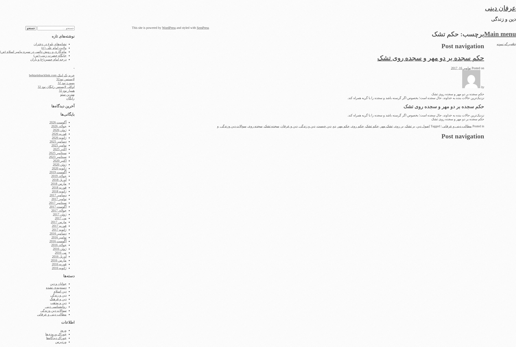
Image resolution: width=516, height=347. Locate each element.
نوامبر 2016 (59, 237)
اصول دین (423, 126)
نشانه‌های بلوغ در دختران (50, 44)
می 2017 (61, 218)
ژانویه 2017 (59, 229)
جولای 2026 (59, 126)
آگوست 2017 (58, 206)
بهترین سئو (67, 94)
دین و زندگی (307, 126)
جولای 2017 (59, 210)
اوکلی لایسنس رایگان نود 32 (56, 87)
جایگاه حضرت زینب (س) (50, 55)
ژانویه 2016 (59, 268)
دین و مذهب (58, 303)
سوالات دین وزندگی (233, 126)
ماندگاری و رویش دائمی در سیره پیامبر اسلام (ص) (33, 51)
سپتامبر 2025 (58, 153)
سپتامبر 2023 (58, 157)
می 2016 (61, 252)
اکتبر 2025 (60, 149)
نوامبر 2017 (59, 199)
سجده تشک (271, 126)
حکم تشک (372, 126)
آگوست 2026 (58, 122)
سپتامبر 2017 (58, 203)
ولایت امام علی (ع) (54, 48)
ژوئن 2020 (60, 164)
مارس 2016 (59, 260)
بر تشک (410, 126)
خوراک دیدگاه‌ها (56, 338)
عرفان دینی (500, 8)
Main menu (500, 34)
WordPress (169, 27)
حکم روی (357, 126)
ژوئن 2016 (60, 249)
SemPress (203, 27)
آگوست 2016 (58, 241)
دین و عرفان (289, 126)
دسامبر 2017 (58, 195)
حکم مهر (344, 126)
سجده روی (255, 126)
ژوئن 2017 (60, 214)
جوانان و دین (58, 283)
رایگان (70, 98)
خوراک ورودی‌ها (56, 334)
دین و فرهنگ (58, 299)
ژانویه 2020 (59, 168)
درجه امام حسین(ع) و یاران (48, 59)
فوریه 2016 (59, 264)
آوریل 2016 (59, 256)
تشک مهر (386, 126)
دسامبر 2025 (58, 141)
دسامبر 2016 (58, 233)
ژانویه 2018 (59, 191)
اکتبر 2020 (60, 160)
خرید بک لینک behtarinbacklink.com (52, 75)
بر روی (399, 126)
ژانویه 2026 (59, 137)
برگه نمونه (503, 44)
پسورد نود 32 (66, 83)
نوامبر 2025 (59, 145)
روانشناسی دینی (56, 306)
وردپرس (61, 342)
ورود (63, 330)
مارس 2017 (59, 222)
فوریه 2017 (59, 226)
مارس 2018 (59, 183)
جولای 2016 (59, 245)
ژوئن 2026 (60, 130)
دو (334, 126)
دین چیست (324, 126)
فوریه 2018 (59, 187)
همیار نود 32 (67, 90)
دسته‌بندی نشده (56, 287)
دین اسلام (60, 291)
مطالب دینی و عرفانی (457, 126)
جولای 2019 (59, 176)
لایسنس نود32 (65, 79)
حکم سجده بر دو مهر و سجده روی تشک (430, 58)
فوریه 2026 (59, 134)
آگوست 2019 (58, 172)
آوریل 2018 (59, 180)
